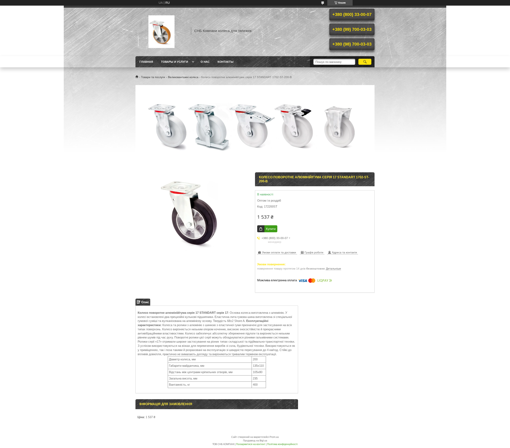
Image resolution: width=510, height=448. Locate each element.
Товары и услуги (174, 61)
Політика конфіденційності (282, 444)
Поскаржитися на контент (250, 444)
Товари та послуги (153, 77)
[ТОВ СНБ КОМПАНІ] (161, 31)
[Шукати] (364, 62)
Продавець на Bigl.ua (255, 440)
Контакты (225, 61)
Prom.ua (274, 437)
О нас (205, 61)
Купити (271, 228)
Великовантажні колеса (183, 77)
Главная (146, 61)
